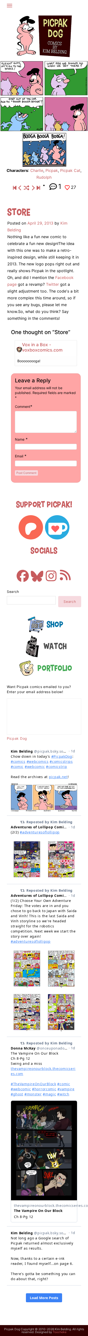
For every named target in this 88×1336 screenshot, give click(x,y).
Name (19, 439)
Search (13, 591)
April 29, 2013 (40, 223)
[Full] (38, 188)
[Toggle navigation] (9, 5)
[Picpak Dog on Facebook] (23, 573)
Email (19, 456)
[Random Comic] (26, 188)
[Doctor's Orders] (20, 188)
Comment (22, 406)
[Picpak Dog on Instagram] (51, 573)
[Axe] (33, 188)
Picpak (51, 170)
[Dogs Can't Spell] (14, 188)
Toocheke (59, 1332)
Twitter (52, 284)
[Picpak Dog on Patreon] (31, 527)
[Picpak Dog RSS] (65, 573)
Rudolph (44, 177)
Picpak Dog (17, 738)
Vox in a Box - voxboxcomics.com (42, 347)
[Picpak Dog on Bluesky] (37, 573)
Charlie (36, 170)
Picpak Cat (70, 170)
